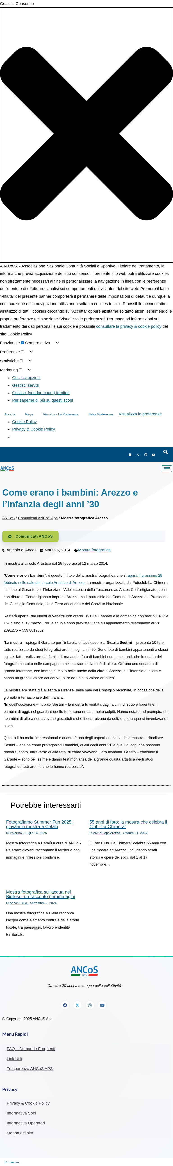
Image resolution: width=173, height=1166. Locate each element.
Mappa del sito (20, 1133)
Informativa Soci (21, 1113)
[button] (86, 134)
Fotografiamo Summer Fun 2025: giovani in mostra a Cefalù (39, 824)
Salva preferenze (101, 414)
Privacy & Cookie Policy (33, 429)
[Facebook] (130, 454)
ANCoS (8, 518)
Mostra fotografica (94, 550)
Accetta (10, 414)
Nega (29, 414)
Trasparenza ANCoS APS (30, 1068)
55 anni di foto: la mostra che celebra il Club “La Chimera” (128, 824)
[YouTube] (153, 454)
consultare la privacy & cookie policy (128, 326)
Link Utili (14, 1058)
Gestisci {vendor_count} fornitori (41, 393)
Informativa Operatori (26, 1123)
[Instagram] (145, 454)
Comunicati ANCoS (34, 536)
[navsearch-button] (165, 452)
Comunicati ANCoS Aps (38, 518)
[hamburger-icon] (167, 468)
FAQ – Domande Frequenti (31, 1049)
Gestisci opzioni (26, 377)
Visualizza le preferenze (60, 414)
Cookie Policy (24, 421)
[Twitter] (137, 454)
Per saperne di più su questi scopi (42, 400)
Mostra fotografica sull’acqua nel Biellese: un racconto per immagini (40, 894)
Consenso (12, 1162)
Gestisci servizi (25, 385)
